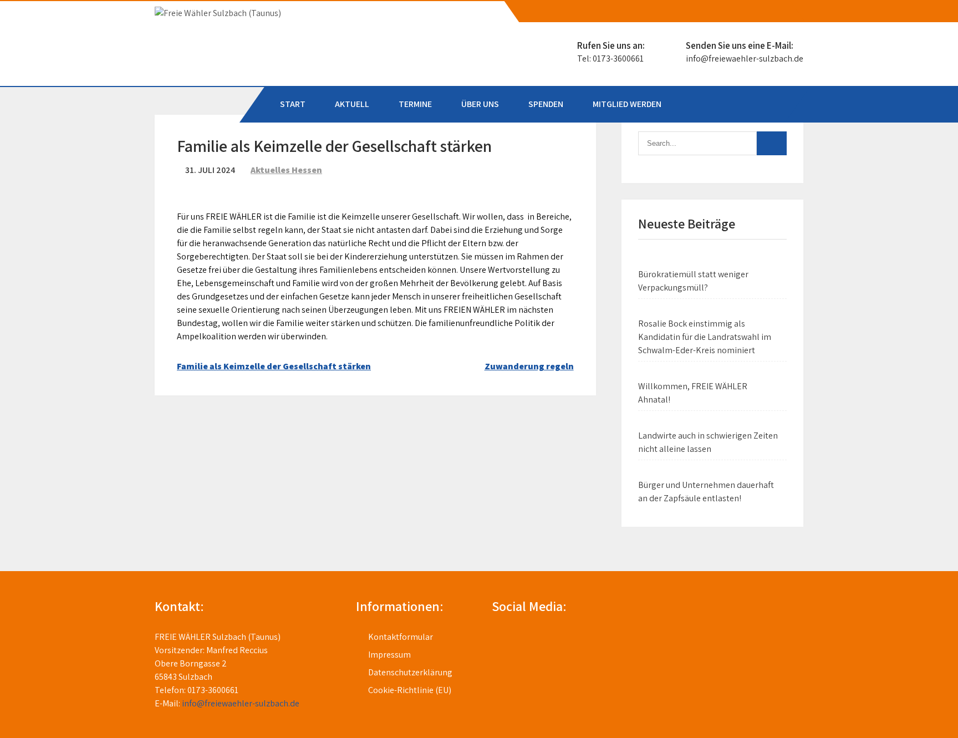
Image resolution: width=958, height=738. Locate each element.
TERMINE (415, 104)
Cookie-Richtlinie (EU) (409, 690)
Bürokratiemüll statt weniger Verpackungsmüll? (693, 280)
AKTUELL (352, 104)
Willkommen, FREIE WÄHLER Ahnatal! (692, 392)
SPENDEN (545, 104)
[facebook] (785, 11)
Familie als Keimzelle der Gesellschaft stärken (274, 366)
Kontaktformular (400, 637)
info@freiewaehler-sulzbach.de (744, 58)
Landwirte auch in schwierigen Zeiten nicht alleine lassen (708, 442)
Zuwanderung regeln (529, 366)
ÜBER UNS (480, 104)
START (292, 104)
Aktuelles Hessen (286, 170)
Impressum (389, 654)
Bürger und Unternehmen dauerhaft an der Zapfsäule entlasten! (706, 491)
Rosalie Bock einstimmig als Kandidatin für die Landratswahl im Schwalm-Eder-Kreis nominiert (704, 337)
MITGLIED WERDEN (627, 104)
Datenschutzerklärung (410, 672)
